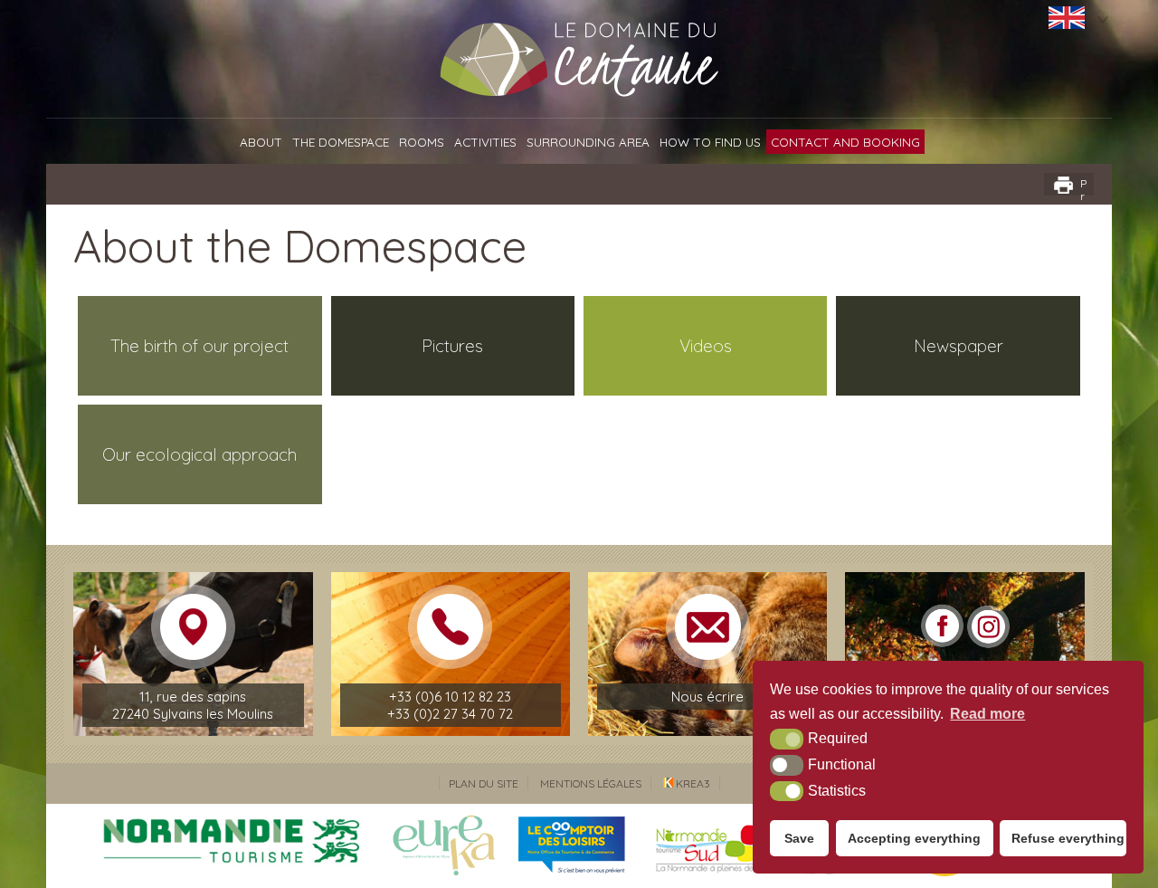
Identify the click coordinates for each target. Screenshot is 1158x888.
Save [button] (799, 838)
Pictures (452, 346)
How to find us (710, 141)
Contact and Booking (845, 141)
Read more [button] (987, 713)
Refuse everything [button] (1068, 838)
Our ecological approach (199, 454)
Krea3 (691, 783)
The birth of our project (199, 346)
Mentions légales (590, 783)
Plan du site (483, 783)
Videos (705, 346)
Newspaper (958, 346)
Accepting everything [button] (914, 838)
